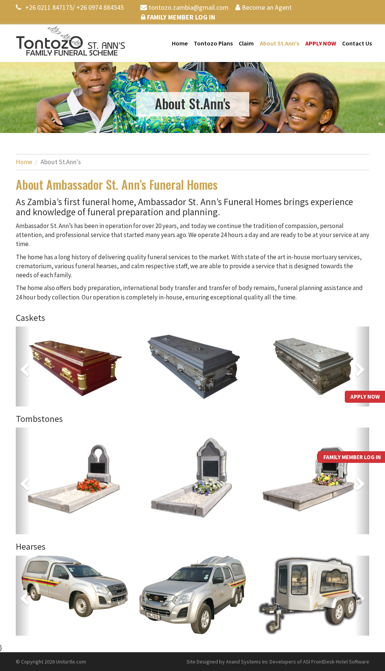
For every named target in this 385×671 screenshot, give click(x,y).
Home (180, 43)
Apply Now (320, 43)
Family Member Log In (180, 17)
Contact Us (357, 43)
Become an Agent (266, 7)
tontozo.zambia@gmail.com (188, 7)
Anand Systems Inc (247, 661)
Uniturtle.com (71, 661)
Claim (246, 43)
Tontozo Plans (213, 43)
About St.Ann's (279, 43)
